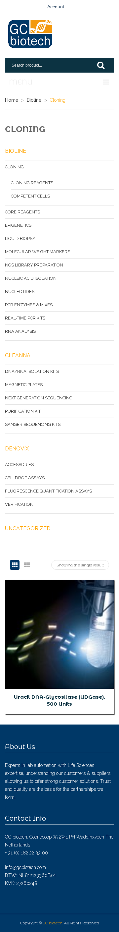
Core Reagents (22, 211)
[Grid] (15, 565)
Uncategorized (28, 528)
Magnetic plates (24, 384)
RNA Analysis (20, 331)
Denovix (17, 448)
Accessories (19, 464)
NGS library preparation (34, 264)
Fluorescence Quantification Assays (48, 491)
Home (11, 100)
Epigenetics (18, 225)
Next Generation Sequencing (38, 397)
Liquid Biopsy (20, 238)
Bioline (34, 100)
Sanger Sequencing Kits (32, 424)
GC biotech (52, 923)
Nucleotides (19, 291)
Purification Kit (23, 411)
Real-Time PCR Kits (25, 318)
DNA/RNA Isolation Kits (32, 371)
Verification (19, 504)
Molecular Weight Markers (37, 251)
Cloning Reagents (32, 182)
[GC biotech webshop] (30, 34)
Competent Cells (30, 196)
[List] (27, 565)
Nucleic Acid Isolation (31, 278)
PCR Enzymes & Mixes (29, 304)
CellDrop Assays (25, 477)
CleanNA (17, 355)
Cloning (14, 166)
